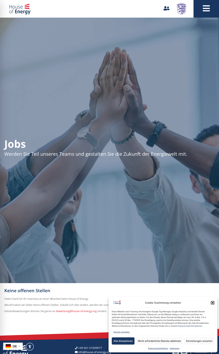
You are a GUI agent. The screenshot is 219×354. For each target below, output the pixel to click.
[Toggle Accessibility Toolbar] (30, 346)
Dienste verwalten (121, 332)
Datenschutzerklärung (158, 348)
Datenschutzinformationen (190, 326)
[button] (212, 302)
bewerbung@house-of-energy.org (76, 311)
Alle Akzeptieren (123, 340)
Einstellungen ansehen (199, 340)
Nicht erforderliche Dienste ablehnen (159, 340)
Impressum (174, 348)
